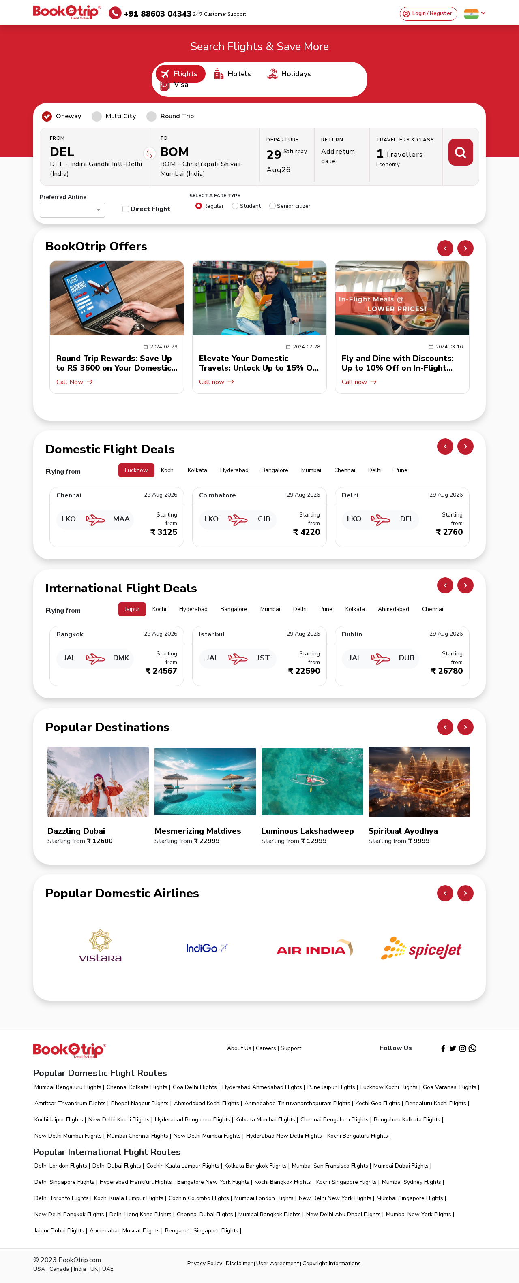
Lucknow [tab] (136, 470)
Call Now (355, 382)
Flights (185, 74)
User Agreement (277, 1263)
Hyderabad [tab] (234, 470)
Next (465, 248)
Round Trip (177, 116)
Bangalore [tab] (275, 470)
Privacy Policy (204, 1263)
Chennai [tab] (344, 470)
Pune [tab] (401, 470)
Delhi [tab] (375, 470)
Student (250, 206)
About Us (239, 1048)
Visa (181, 85)
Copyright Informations (331, 1263)
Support (291, 1048)
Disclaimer (239, 1263)
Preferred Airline (63, 197)
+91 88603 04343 (185, 14)
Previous (445, 248)
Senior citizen (294, 206)
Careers (266, 1048)
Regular (214, 206)
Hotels (239, 74)
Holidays (296, 74)
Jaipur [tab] (132, 609)
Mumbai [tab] (311, 470)
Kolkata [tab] (197, 470)
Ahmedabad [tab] (393, 609)
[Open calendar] (286, 156)
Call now (68, 382)
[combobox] (68, 211)
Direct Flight (150, 209)
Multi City (121, 116)
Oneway (68, 116)
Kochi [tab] (168, 470)
